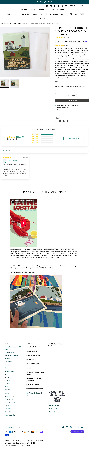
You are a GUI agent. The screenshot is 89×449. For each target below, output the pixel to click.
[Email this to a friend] (68, 121)
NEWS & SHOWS (58, 10)
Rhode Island (9, 412)
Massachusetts (9, 396)
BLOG (42, 18)
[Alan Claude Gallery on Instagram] (51, 6)
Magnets (7, 365)
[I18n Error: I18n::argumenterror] (4, 83)
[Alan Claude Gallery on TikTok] (58, 6)
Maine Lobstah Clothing (12, 355)
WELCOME (25, 10)
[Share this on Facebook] (60, 121)
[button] (59, 37)
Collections (8, 23)
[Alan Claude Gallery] (11, 14)
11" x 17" (7, 380)
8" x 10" (7, 377)
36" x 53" (7, 390)
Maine (7, 393)
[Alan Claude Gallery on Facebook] (47, 6)
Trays (6, 368)
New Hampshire (10, 415)
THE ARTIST (25, 14)
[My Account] (76, 14)
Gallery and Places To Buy (52, 14)
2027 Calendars (10, 352)
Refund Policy (54, 409)
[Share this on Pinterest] (64, 121)
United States (76, 6)
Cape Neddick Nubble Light (20, 23)
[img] (7, 158)
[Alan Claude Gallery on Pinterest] (54, 6)
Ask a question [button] (74, 138)
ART (33, 10)
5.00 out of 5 (20, 137)
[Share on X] (56, 121)
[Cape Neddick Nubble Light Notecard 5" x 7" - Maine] (25, 52)
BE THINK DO (9, 399)
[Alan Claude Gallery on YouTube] (66, 6)
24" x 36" (7, 387)
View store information (62, 109)
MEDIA (35, 14)
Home (1, 23)
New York (8, 408)
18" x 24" (7, 383)
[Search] (71, 14)
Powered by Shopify (25, 445)
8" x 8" (7, 374)
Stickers (7, 358)
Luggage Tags (9, 371)
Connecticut (8, 405)
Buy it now (72, 100)
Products (43, 10)
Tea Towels (8, 361)
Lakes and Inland (10, 402)
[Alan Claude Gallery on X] (62, 6)
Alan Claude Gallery (16, 441)
